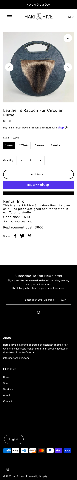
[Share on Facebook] (15, 236)
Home (6, 377)
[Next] (68, 67)
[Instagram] (38, 313)
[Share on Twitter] (22, 236)
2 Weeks (24, 145)
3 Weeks (39, 145)
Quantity (8, 160)
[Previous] (9, 67)
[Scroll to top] (69, 470)
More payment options (38, 193)
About (6, 395)
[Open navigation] (10, 16)
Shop (6, 383)
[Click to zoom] (68, 38)
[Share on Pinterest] (29, 236)
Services (8, 389)
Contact (7, 401)
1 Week (9, 145)
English (14, 439)
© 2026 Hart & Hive (13, 476)
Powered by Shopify (36, 476)
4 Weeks (55, 145)
